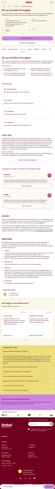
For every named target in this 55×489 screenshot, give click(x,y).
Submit (51, 424)
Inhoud (4, 49)
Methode (36, 49)
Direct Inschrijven (26, 38)
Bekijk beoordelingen (29, 474)
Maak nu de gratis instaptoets (27, 160)
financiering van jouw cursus (44, 231)
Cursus (9, 6)
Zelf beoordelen (27, 472)
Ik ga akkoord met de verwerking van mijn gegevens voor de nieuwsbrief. (41, 429)
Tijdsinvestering (13, 49)
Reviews (44, 49)
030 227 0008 (14, 295)
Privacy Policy (28, 484)
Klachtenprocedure (48, 484)
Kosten (30, 49)
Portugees (15, 6)
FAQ (50, 49)
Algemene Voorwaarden (8, 484)
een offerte (39, 223)
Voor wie (22, 49)
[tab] (25, 339)
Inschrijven (49, 486)
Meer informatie (26, 186)
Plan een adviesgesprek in (27, 43)
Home (4, 6)
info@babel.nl (14, 293)
